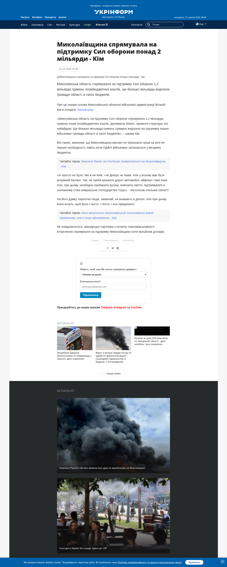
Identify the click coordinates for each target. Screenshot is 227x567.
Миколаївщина (111, 240)
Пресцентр (50, 17)
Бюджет (95, 240)
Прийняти (194, 562)
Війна (24, 24)
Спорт (87, 24)
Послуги (25, 17)
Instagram (120, 307)
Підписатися (90, 295)
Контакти (136, 24)
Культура (74, 24)
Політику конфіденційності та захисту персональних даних (150, 562)
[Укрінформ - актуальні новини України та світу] (113, 11)
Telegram (106, 307)
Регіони (60, 24)
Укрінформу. (85, 109)
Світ (49, 24)
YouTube (136, 307)
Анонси (62, 17)
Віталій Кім (128, 240)
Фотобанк (37, 17)
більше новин (113, 374)
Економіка (38, 24)
